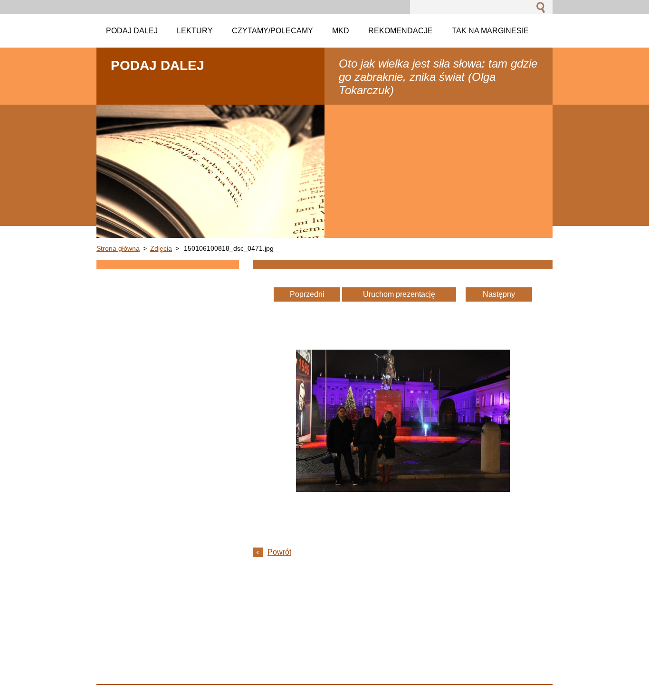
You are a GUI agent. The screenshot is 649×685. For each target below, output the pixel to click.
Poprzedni (307, 294)
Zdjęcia (161, 248)
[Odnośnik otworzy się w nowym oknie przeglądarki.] (403, 489)
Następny (499, 294)
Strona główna (118, 248)
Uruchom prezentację (399, 294)
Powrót (279, 552)
